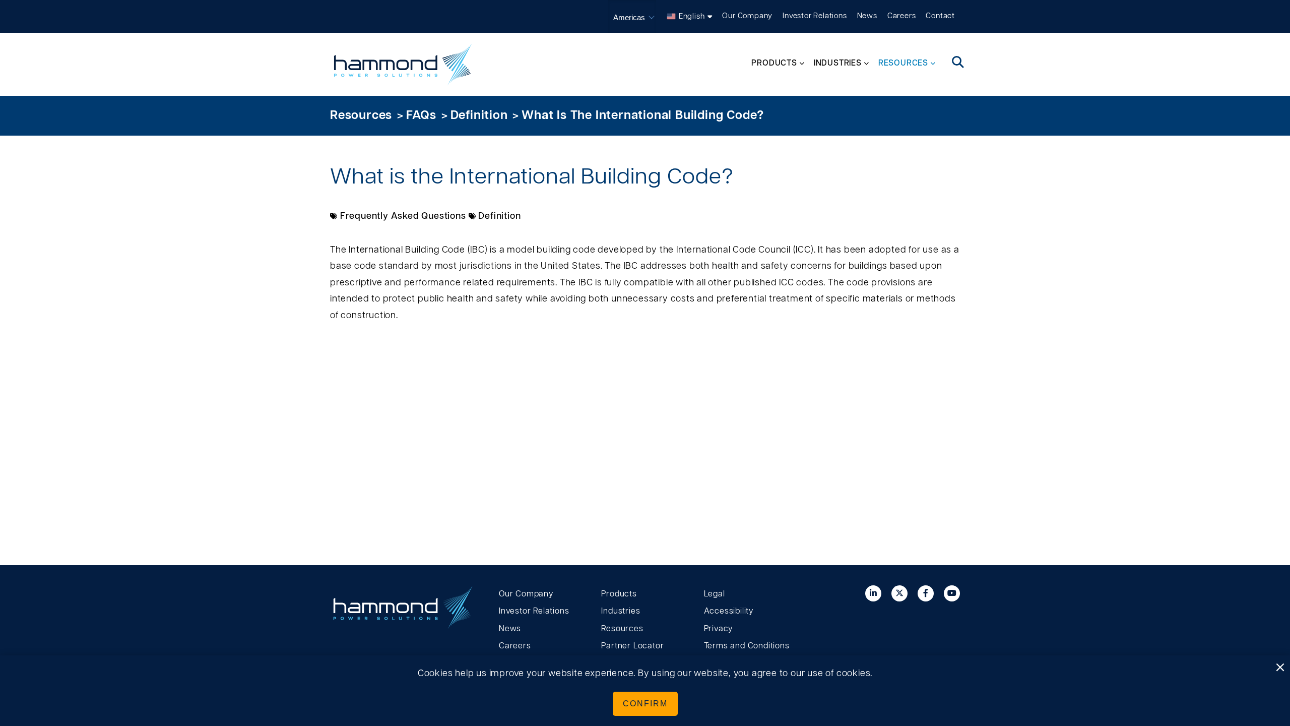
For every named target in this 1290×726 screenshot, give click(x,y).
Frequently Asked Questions (403, 216)
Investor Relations (815, 16)
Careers (901, 16)
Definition (499, 216)
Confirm (645, 703)
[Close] (1280, 668)
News (867, 16)
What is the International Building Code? (643, 115)
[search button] (958, 63)
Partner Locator (632, 646)
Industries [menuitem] (838, 63)
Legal (714, 594)
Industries (620, 611)
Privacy (718, 629)
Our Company (747, 16)
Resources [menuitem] (903, 63)
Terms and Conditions (747, 646)
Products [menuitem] (774, 63)
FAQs (421, 115)
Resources (361, 115)
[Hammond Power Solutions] (403, 64)
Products (618, 594)
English (692, 16)
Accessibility (728, 611)
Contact (940, 16)
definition (479, 115)
